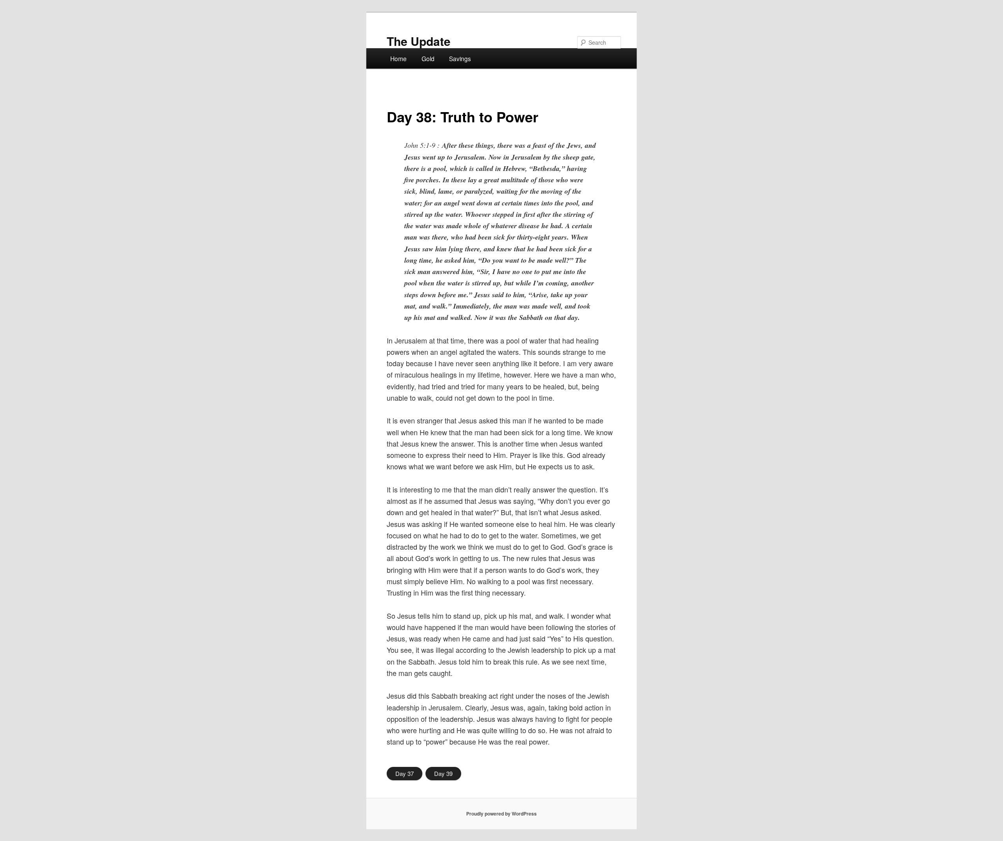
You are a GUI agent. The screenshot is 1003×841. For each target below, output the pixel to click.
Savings (460, 58)
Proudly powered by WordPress (501, 813)
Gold (428, 58)
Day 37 (404, 773)
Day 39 (443, 773)
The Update (419, 41)
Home (398, 58)
